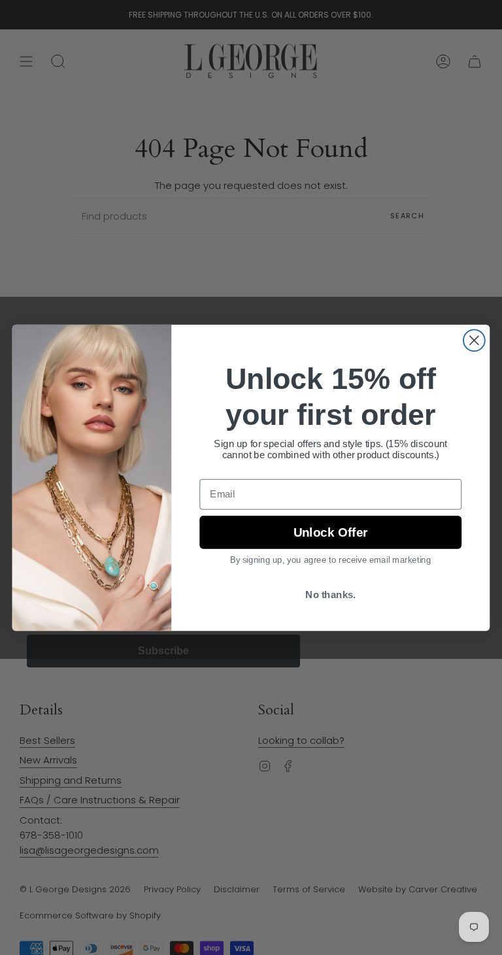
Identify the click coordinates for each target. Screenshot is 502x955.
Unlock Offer (330, 532)
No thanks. (330, 594)
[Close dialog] (474, 340)
